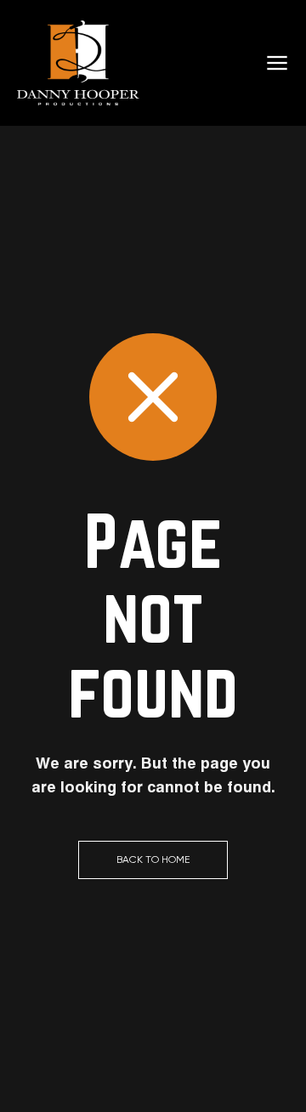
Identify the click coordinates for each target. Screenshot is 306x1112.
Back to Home (153, 859)
